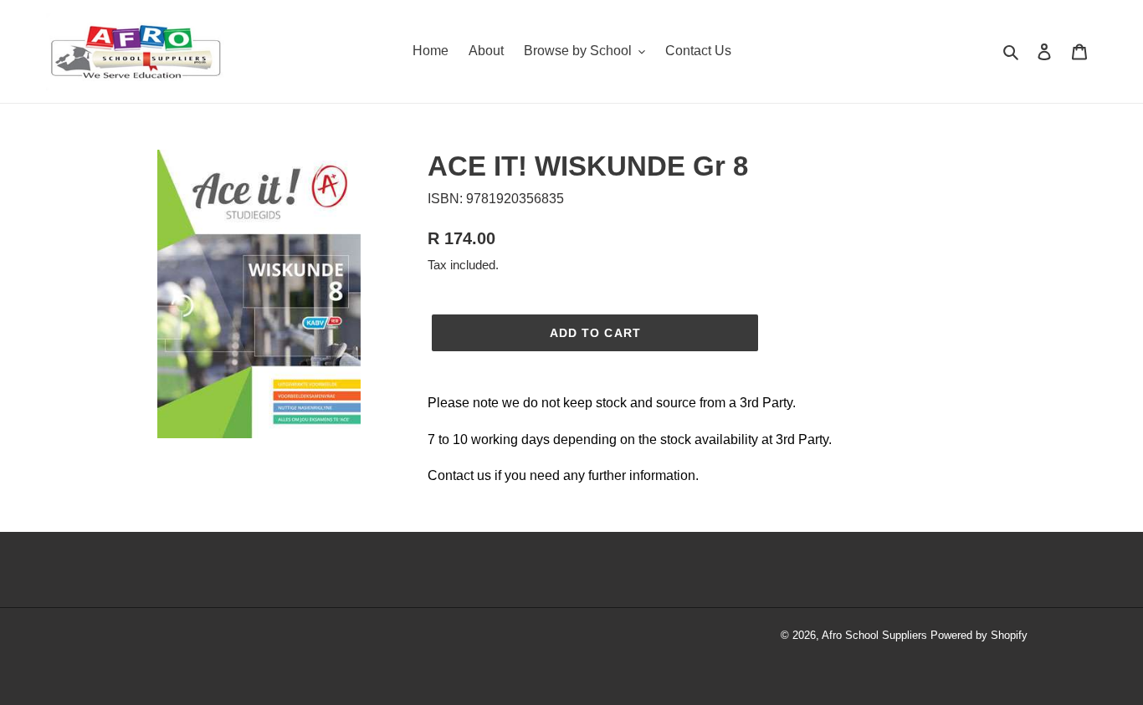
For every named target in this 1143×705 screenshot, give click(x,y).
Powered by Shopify (979, 635)
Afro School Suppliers (874, 635)
